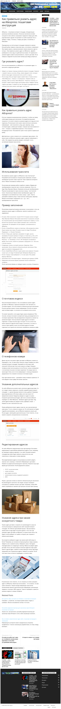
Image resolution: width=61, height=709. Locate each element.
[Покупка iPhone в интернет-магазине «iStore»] (33, 654)
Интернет (35, 11)
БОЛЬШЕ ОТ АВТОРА (18, 648)
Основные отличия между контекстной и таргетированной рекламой (20, 662)
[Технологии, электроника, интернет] (30, 5)
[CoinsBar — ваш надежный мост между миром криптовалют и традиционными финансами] (7, 654)
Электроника (20, 11)
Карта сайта (20, 1)
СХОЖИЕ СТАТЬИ (7, 648)
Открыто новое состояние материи (30, 638)
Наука (41, 11)
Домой (3, 14)
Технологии (12, 11)
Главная (14, 1)
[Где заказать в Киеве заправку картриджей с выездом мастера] (25, 687)
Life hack (47, 11)
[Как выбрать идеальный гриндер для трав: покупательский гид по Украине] (25, 694)
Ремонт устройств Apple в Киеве (54, 105)
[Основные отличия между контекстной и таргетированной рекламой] (20, 654)
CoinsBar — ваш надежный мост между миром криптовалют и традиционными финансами (6, 663)
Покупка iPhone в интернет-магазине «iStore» (33, 661)
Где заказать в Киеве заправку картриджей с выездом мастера (54, 43)
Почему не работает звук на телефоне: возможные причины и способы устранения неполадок (10, 640)
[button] (58, 11)
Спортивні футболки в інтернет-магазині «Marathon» (52, 85)
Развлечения (28, 11)
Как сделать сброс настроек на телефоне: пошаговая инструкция (19, 598)
